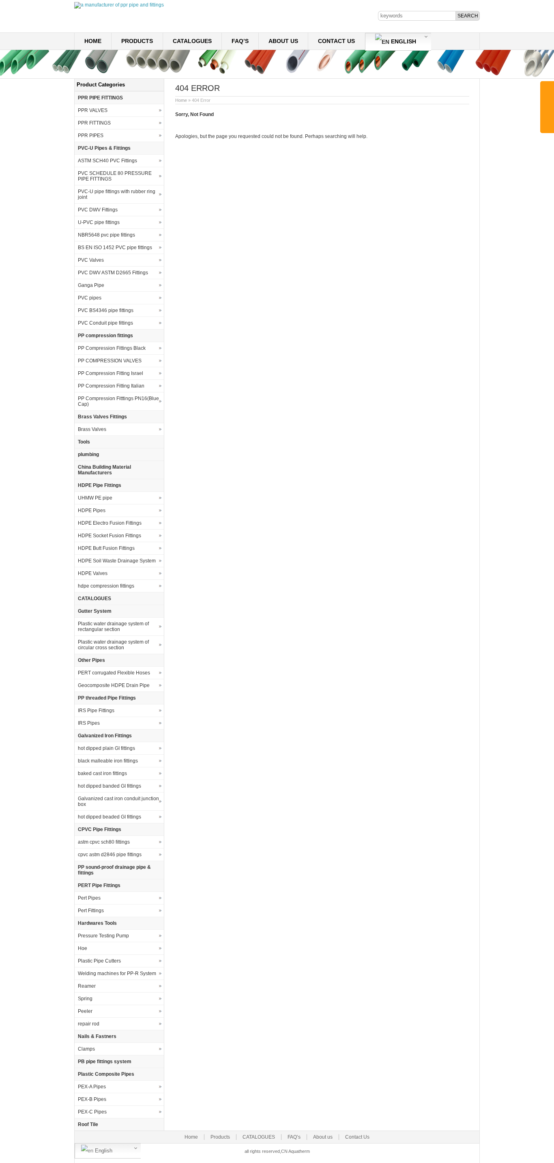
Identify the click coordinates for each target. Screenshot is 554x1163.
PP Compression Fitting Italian (111, 386)
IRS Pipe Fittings (96, 710)
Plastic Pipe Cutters (99, 961)
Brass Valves (92, 429)
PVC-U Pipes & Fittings (104, 148)
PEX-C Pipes (92, 1112)
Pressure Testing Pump (103, 936)
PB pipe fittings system (104, 1061)
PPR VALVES (92, 110)
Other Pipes (91, 660)
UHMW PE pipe (95, 498)
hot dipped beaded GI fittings (109, 817)
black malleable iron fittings (108, 761)
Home (92, 41)
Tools (84, 442)
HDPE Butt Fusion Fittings (106, 548)
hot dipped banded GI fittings (109, 786)
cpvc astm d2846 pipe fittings (110, 854)
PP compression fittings (105, 335)
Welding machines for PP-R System (117, 973)
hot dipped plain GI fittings (106, 748)
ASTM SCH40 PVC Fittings (107, 161)
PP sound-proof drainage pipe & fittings (114, 870)
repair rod (88, 1024)
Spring (85, 998)
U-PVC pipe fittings (99, 222)
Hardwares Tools (97, 923)
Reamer (87, 986)
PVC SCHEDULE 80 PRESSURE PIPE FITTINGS (115, 176)
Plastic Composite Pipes (106, 1074)
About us (283, 41)
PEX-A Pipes (92, 1087)
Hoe (82, 948)
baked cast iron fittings (102, 773)
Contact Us (336, 41)
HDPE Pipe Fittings (99, 485)
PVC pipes (89, 298)
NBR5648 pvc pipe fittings (106, 235)
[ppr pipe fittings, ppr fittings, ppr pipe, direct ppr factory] (119, 5)
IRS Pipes (89, 723)
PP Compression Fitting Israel (110, 373)
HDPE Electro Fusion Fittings (110, 523)
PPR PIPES (90, 135)
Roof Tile (88, 1124)
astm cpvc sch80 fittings (104, 842)
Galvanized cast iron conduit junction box (118, 801)
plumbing (88, 454)
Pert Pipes (89, 898)
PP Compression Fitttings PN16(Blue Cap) (118, 401)
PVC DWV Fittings (98, 210)
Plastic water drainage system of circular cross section (113, 644)
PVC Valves (91, 260)
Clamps (86, 1049)
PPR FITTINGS (94, 123)
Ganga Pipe (91, 285)
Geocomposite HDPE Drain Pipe (114, 685)
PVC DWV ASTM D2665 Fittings (113, 273)
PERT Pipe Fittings (99, 885)
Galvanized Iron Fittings (105, 736)
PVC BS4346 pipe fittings (105, 310)
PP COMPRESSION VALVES (110, 361)
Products (137, 41)
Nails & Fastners (97, 1036)
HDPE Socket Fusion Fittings (109, 535)
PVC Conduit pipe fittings (105, 323)
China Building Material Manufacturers (104, 470)
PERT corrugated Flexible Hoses (114, 673)
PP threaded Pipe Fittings (107, 698)
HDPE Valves (92, 573)
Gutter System (95, 611)
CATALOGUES (192, 41)
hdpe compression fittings (106, 586)
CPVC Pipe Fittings (99, 829)
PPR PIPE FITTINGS (100, 98)
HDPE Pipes (91, 510)
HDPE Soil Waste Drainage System (117, 561)
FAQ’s (240, 41)
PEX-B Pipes (92, 1099)
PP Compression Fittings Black (112, 348)
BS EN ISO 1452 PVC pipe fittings (115, 247)
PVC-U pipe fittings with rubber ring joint (116, 194)
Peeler (85, 1011)
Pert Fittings (91, 910)
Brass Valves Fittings (102, 417)
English (402, 41)
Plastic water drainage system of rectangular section (113, 626)
